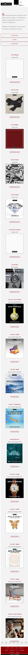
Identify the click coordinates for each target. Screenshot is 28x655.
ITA (21, 2)
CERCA (20, 5)
